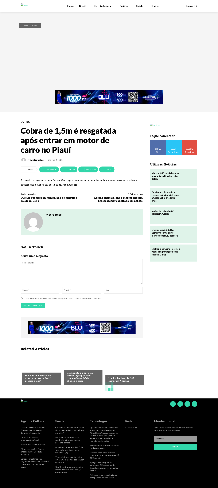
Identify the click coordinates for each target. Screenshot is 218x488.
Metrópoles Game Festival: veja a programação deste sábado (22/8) (166, 251)
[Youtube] (194, 404)
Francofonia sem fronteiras (33, 444)
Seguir (174, 141)
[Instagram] (180, 404)
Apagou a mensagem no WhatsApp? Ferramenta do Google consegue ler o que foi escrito (104, 466)
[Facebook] (173, 404)
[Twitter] (187, 404)
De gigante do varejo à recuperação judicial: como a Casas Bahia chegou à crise (80, 376)
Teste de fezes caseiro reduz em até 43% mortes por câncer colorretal (69, 460)
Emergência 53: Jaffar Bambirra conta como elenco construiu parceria (165, 233)
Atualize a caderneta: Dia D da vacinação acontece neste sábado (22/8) (69, 450)
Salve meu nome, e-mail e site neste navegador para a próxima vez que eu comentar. (62, 298)
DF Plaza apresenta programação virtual (30, 438)
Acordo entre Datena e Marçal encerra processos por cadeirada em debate (118, 199)
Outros (34, 25)
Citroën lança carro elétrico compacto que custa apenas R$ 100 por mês (104, 455)
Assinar (175, 447)
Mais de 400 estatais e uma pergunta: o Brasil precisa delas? (38, 378)
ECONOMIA (30, 369)
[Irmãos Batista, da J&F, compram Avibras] (123, 369)
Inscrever (189, 141)
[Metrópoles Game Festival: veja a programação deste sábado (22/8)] (189, 253)
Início (25, 25)
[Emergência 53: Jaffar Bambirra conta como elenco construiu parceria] (189, 234)
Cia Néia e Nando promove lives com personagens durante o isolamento (33, 430)
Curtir (158, 141)
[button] (191, 6)
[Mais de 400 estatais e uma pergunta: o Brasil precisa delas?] (40, 369)
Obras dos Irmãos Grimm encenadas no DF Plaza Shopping (32, 452)
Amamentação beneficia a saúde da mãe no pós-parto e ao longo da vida (68, 440)
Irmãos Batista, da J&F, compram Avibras (121, 379)
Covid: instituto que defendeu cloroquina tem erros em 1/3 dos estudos (69, 469)
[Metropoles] (24, 160)
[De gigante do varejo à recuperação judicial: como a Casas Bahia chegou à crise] (81, 369)
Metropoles (37, 160)
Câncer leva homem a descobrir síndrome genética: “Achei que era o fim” (69, 430)
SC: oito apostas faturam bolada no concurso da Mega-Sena (49, 199)
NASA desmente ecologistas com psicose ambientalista (103, 476)
